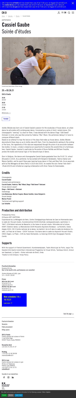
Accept (4, 395)
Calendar (10, 16)
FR (62, 13)
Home (3, 16)
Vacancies (4, 324)
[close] (73, 3)
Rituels (17, 16)
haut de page (68, 314)
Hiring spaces (6, 330)
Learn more (19, 395)
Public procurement (7, 327)
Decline (11, 395)
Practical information (8, 321)
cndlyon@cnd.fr (6, 369)
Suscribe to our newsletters (10, 374)
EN (65, 13)
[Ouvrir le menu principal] (73, 13)
